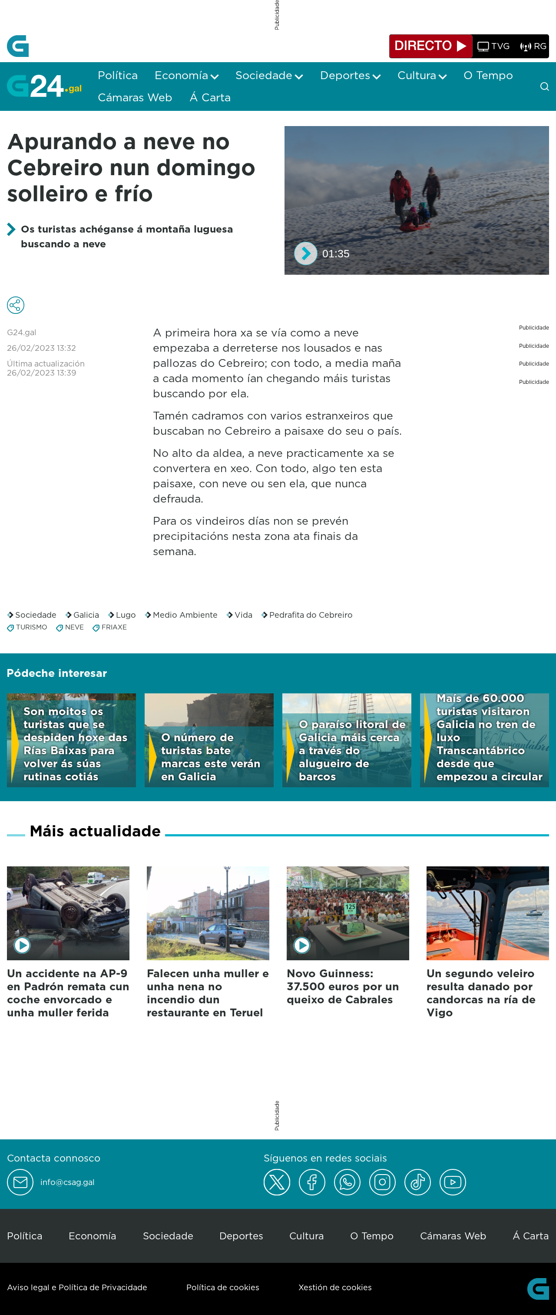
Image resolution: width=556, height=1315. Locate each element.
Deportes (241, 1235)
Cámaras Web (453, 1235)
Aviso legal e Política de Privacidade (77, 1287)
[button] (306, 253)
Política (25, 1235)
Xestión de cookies (335, 1287)
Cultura (306, 1235)
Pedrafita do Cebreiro (311, 614)
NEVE (74, 627)
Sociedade (35, 614)
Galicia (86, 614)
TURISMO (31, 627)
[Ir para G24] (44, 85)
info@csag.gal (67, 1182)
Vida (243, 614)
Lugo (126, 614)
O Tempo (372, 1235)
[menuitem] (118, 75)
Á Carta (531, 1235)
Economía (92, 1235)
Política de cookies (222, 1287)
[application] (417, 200)
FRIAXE (114, 627)
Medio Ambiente (185, 614)
